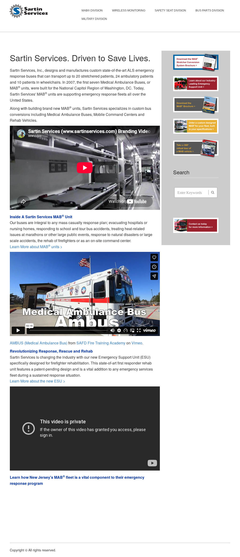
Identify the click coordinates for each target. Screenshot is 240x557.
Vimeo (136, 343)
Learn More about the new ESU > (37, 381)
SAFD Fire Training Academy (100, 343)
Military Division (94, 19)
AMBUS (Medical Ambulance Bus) (38, 343)
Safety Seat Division (170, 10)
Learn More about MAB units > (36, 246)
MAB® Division (92, 10)
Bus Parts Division (209, 10)
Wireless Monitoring (128, 10)
